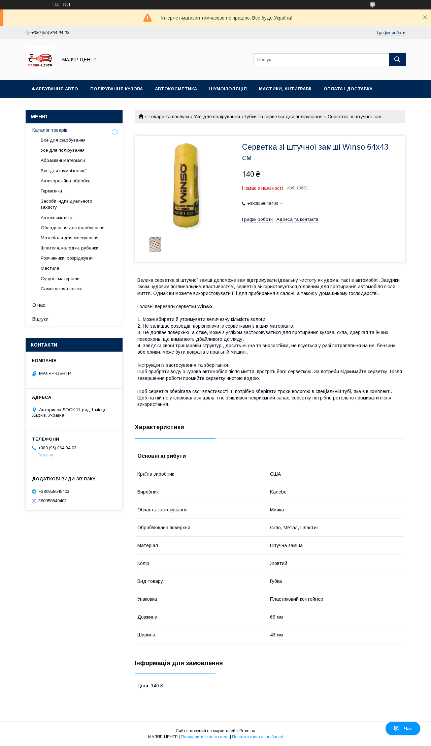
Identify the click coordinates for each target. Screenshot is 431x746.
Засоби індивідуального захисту (66, 204)
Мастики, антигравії (285, 88)
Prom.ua (247, 730)
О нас (38, 305)
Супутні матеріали (60, 278)
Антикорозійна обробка (66, 180)
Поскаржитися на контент (205, 737)
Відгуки (40, 319)
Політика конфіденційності (257, 737)
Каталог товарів (49, 130)
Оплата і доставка (348, 88)
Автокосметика (176, 88)
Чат (408, 728)
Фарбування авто (55, 88)
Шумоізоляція (228, 88)
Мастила (50, 268)
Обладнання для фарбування (72, 227)
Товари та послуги (168, 116)
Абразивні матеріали (63, 160)
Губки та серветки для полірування (284, 116)
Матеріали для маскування (69, 237)
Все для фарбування (63, 140)
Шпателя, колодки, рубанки (69, 247)
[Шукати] (397, 59)
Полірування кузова (116, 88)
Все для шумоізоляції (64, 170)
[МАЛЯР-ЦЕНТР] (40, 71)
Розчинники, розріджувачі (68, 258)
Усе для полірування (217, 116)
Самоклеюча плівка (61, 288)
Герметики (51, 190)
